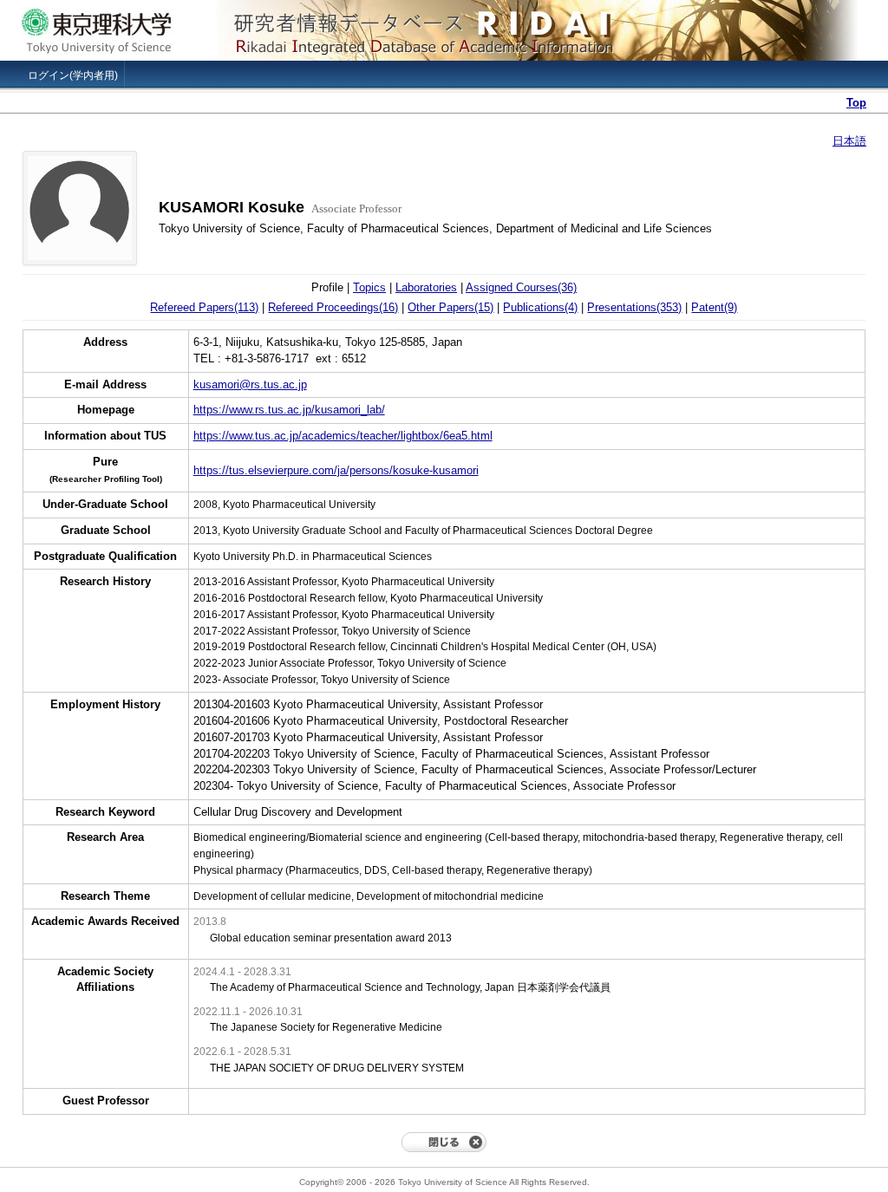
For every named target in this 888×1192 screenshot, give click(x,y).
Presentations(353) (634, 307)
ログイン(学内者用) (73, 75)
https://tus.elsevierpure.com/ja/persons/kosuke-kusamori (336, 470)
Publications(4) (540, 307)
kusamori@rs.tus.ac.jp (250, 384)
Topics (369, 287)
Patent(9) (714, 307)
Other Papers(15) (450, 307)
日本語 (849, 140)
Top (856, 102)
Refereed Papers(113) (204, 307)
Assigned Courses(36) (521, 287)
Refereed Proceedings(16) (333, 307)
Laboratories (426, 287)
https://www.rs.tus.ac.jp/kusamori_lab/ (289, 409)
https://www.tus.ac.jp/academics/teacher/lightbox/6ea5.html (343, 435)
